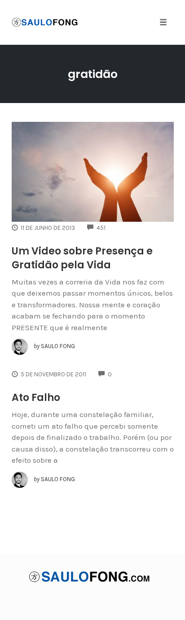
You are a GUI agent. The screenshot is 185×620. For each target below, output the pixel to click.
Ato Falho (36, 398)
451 (101, 227)
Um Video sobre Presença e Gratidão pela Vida (82, 258)
